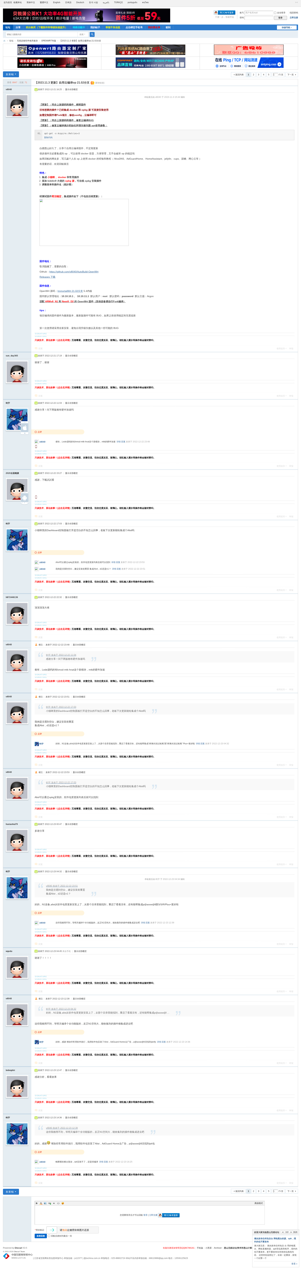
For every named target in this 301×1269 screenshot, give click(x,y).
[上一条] (283, 1232)
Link (49, 1203)
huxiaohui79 (12, 824)
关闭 (295, 1232)
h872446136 (12, 597)
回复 (40, 348)
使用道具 (281, 348)
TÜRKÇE (118, 2)
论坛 (7, 27)
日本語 (68, 2)
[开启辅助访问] (293, 2)
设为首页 (8, 2)
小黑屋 (208, 1248)
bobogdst (10, 1070)
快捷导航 (286, 27)
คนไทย (145, 2)
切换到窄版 (296, 2)
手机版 (200, 1248)
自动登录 (281, 12)
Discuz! (18, 1248)
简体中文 (31, 2)
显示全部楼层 (71, 89)
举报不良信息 (113, 27)
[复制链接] (99, 83)
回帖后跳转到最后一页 (61, 1236)
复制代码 (48, 137)
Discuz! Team (19, 1251)
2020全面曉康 (12, 473)
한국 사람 (93, 2)
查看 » (294, 1264)
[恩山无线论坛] (84, 15)
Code (58, 1203)
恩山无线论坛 (4, 40)
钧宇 (8, 403)
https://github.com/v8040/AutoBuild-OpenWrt (73, 271)
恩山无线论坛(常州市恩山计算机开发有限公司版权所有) (250, 1248)
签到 (168, 27)
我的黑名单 (154, 27)
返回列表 (239, 74)
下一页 (290, 74)
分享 (18, 27)
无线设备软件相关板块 (27, 41)
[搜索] (92, 34)
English (56, 2)
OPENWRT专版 (48, 41)
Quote (54, 1203)
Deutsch (80, 2)
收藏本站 (17, 2)
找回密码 (294, 12)
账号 (242, 12)
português (132, 2)
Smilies (62, 1203)
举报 (291, 348)
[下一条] (291, 1232)
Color (41, 1203)
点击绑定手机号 (134, 27)
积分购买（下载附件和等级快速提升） (46, 27)
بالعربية (106, 2)
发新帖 (10, 74)
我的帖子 (95, 27)
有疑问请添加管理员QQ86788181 (179, 1248)
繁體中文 (44, 2)
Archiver (218, 1248)
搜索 (81, 34)
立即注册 (294, 17)
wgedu (9, 951)
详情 (119, 441)
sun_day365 (12, 355)
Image (45, 1203)
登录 (145, 1215)
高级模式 (258, 1203)
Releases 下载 (47, 276)
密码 (242, 17)
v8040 (9, 89)
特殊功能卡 (79, 27)
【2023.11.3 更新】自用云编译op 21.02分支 (80, 41)
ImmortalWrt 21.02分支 (70, 291)
